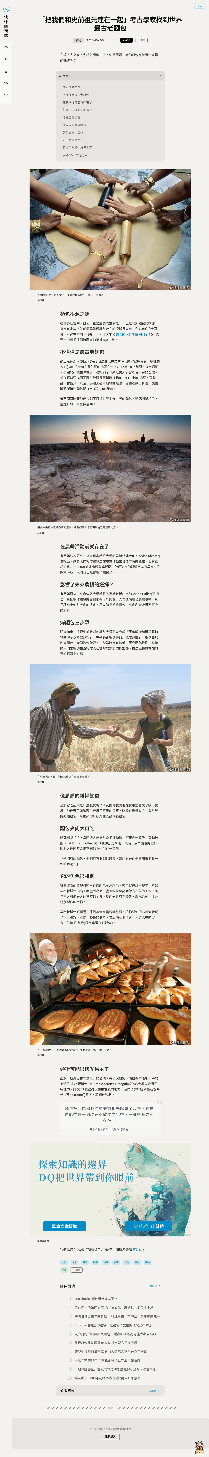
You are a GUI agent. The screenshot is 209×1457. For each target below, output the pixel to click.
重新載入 (110, 1436)
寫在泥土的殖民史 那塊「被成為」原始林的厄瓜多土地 (113, 1307)
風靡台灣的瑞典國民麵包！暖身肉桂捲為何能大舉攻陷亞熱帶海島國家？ (116, 1334)
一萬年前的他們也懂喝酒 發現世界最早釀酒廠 (107, 1360)
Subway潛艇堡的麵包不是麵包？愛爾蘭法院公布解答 (113, 1325)
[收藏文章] (112, 40)
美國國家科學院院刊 (130, 334)
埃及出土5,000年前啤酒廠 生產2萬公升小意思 (107, 1378)
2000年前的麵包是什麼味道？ (96, 1298)
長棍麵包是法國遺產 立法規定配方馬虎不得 (105, 1342)
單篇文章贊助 (64, 1226)
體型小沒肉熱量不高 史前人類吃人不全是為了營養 (110, 1351)
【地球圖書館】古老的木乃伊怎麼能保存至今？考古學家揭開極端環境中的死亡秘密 (116, 1369)
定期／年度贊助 (149, 1226)
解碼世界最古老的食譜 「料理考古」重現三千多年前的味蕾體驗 (117, 1316)
